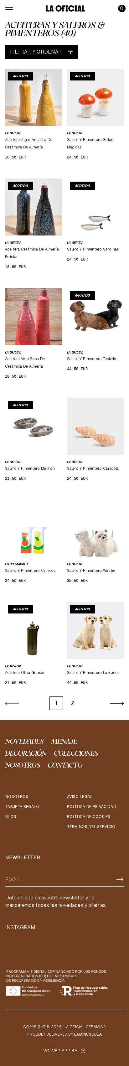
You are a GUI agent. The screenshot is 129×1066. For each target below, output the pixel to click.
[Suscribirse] (120, 879)
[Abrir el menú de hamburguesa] (9, 8)
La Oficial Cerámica (85, 1027)
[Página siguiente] (117, 703)
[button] (122, 8)
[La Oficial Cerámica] (65, 8)
